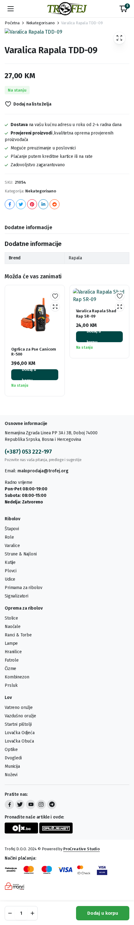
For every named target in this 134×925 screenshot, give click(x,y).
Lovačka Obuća (19, 741)
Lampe (11, 643)
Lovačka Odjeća (20, 732)
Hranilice (13, 651)
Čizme (10, 668)
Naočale (13, 626)
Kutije (10, 562)
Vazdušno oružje (20, 716)
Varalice (12, 545)
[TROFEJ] (67, 9)
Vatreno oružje (19, 707)
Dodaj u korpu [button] (29, 374)
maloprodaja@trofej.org (42, 471)
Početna (12, 23)
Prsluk (11, 685)
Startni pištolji (18, 724)
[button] (123, 9)
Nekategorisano (40, 23)
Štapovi (12, 528)
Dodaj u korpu (102, 913)
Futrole (12, 660)
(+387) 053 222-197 (28, 451)
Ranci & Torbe (18, 635)
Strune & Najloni (20, 554)
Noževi (11, 774)
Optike (11, 749)
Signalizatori (16, 596)
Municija (12, 766)
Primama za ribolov (23, 587)
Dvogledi (13, 758)
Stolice (11, 618)
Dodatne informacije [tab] (28, 227)
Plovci (11, 570)
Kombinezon (17, 677)
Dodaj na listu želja (32, 104)
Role (9, 537)
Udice (10, 579)
